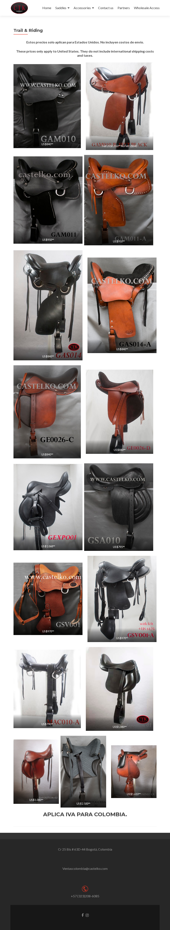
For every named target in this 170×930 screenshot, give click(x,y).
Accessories (82, 8)
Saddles (60, 8)
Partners (124, 8)
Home (46, 8)
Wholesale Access (147, 8)
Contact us (105, 8)
